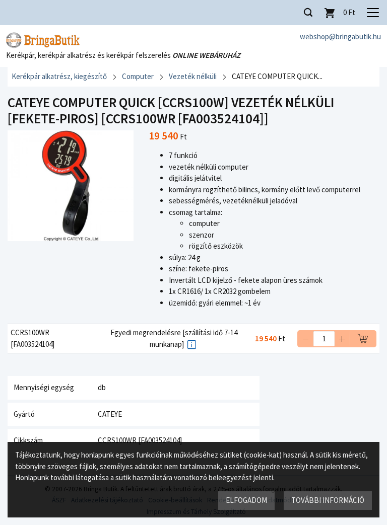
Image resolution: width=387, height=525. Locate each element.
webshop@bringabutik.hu (340, 36)
